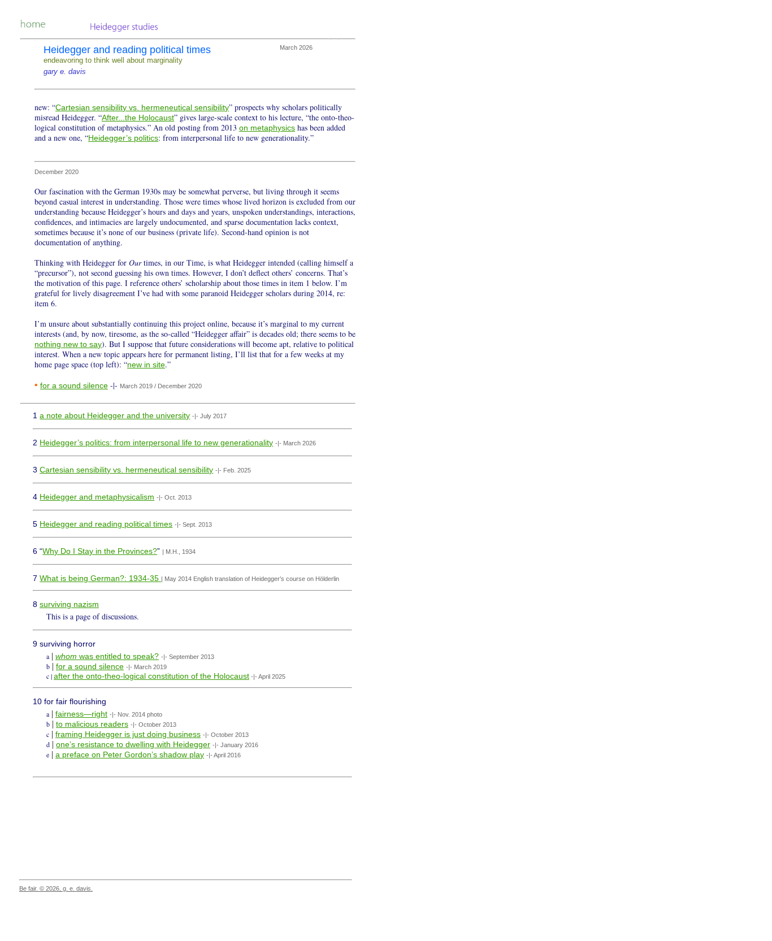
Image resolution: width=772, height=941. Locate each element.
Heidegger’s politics (123, 137)
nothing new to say (68, 344)
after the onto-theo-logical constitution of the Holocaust (151, 675)
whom (66, 656)
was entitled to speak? (118, 656)
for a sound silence (74, 385)
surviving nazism (69, 604)
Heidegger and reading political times (106, 523)
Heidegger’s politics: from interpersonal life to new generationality (156, 442)
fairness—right (81, 713)
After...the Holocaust (138, 117)
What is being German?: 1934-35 (100, 578)
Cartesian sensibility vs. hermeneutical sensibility (142, 107)
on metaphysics (267, 127)
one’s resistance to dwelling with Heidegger (133, 744)
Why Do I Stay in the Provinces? (99, 551)
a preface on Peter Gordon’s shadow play (129, 754)
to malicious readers (92, 723)
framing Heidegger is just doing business (128, 734)
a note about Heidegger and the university (115, 415)
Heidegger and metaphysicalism (97, 496)
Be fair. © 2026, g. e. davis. (56, 888)
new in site (146, 364)
